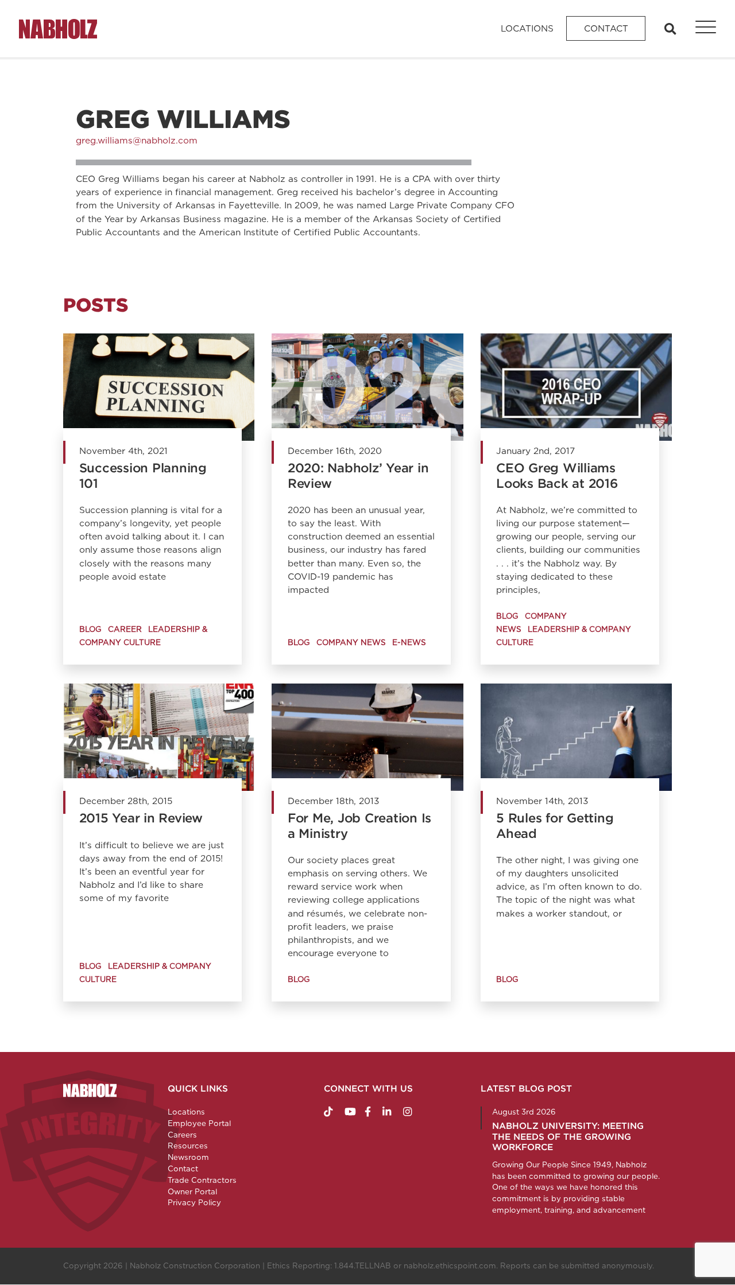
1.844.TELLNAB (362, 1265)
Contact (606, 28)
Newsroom (188, 1157)
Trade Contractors (202, 1180)
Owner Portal (192, 1191)
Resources (188, 1145)
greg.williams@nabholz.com (137, 140)
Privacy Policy (194, 1202)
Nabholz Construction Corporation (195, 1265)
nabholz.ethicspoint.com (450, 1265)
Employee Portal (199, 1123)
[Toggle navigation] (699, 28)
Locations (527, 28)
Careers (182, 1134)
